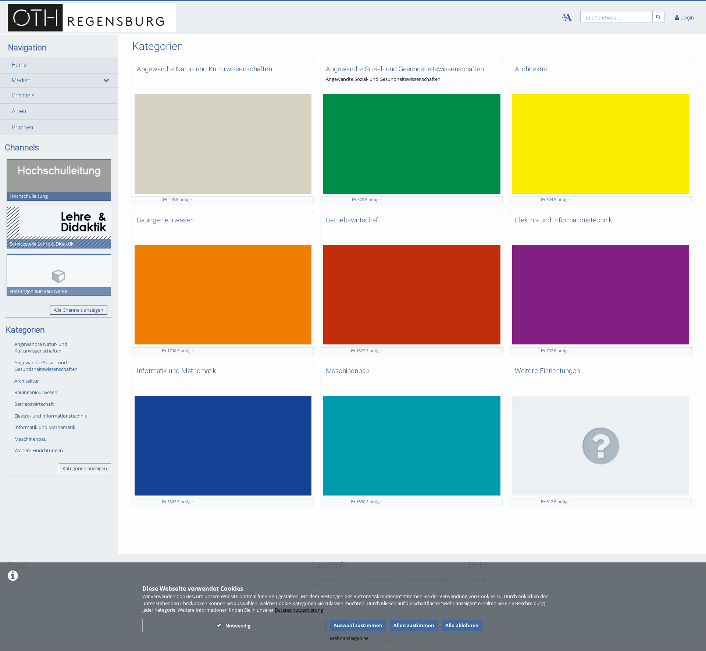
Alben (19, 111)
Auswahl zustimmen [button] (358, 625)
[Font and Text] (567, 18)
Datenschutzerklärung (299, 610)
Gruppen (22, 127)
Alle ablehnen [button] (462, 625)
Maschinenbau (30, 439)
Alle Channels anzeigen (78, 310)
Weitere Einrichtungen (38, 450)
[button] (59, 65)
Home (19, 65)
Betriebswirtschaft (34, 404)
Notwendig (237, 625)
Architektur (26, 381)
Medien (21, 80)
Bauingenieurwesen (35, 392)
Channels (23, 95)
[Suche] (658, 16)
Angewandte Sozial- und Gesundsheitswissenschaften (46, 366)
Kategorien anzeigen (85, 468)
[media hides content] (106, 80)
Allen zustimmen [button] (413, 625)
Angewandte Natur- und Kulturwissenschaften (40, 347)
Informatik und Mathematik (44, 427)
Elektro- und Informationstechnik (50, 415)
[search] (616, 16)
